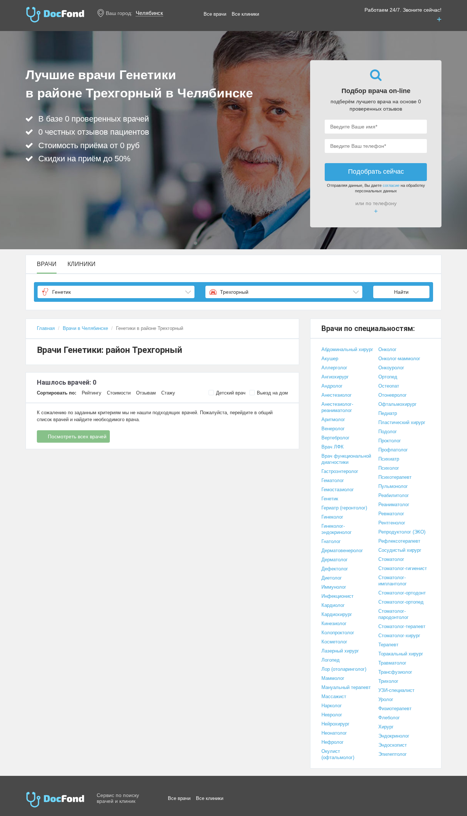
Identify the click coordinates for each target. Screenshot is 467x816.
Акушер (329, 358)
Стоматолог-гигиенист (402, 568)
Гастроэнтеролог (339, 471)
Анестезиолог (336, 395)
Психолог (388, 468)
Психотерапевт (395, 477)
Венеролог (333, 428)
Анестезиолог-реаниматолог (337, 407)
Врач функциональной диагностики (346, 459)
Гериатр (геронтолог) (344, 508)
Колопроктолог (337, 632)
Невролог (331, 714)
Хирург (386, 727)
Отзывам (146, 393)
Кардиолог (333, 605)
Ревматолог (391, 513)
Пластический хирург (401, 422)
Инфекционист (337, 596)
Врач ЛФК (332, 447)
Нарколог (331, 705)
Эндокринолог (393, 736)
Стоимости (119, 393)
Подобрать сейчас (376, 171)
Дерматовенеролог (342, 550)
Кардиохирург (336, 614)
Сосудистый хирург (399, 550)
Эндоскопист (392, 745)
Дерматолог (334, 559)
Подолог (387, 431)
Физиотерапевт (395, 708)
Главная (46, 328)
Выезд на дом (272, 393)
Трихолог (388, 681)
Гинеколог (332, 517)
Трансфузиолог (395, 672)
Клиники (81, 264)
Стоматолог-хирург (399, 635)
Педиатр (387, 413)
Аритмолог (333, 419)
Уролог (385, 699)
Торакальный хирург (400, 654)
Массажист (333, 696)
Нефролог (332, 742)
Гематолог (332, 480)
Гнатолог (331, 541)
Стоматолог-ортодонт (402, 593)
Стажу (168, 393)
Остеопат (388, 386)
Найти (401, 292)
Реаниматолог (393, 504)
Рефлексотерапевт (399, 541)
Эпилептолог (392, 754)
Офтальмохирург (397, 404)
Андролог (332, 386)
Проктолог (389, 440)
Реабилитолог (393, 495)
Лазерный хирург (340, 651)
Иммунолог (333, 587)
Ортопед (387, 377)
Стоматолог (391, 559)
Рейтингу (91, 393)
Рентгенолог (391, 523)
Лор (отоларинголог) (343, 669)
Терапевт (388, 644)
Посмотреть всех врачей (77, 436)
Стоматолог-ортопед (401, 602)
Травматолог (392, 663)
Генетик (329, 498)
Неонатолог (334, 733)
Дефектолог (334, 568)
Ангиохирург (335, 377)
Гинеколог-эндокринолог (336, 529)
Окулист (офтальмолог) (337, 754)
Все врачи (215, 14)
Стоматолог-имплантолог (392, 580)
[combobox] (116, 292)
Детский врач (231, 393)
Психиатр (388, 459)
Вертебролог (335, 437)
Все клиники (245, 14)
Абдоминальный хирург (347, 349)
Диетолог (331, 578)
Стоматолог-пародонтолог (393, 614)
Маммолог (332, 678)
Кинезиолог (334, 623)
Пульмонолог (393, 486)
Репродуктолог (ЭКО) (401, 532)
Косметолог (334, 641)
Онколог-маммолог (399, 358)
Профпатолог (393, 450)
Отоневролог (392, 395)
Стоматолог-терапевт (401, 626)
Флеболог (389, 717)
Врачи (47, 264)
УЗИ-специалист (396, 690)
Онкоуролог (391, 367)
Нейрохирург (335, 724)
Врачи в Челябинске (85, 328)
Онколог (387, 349)
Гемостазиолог (337, 489)
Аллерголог (334, 367)
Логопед (330, 660)
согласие (391, 185)
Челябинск (149, 13)
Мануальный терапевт (346, 687)
